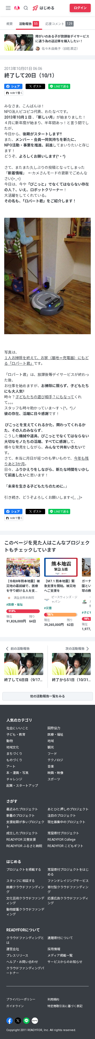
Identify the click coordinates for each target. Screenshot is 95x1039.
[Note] (35, 1020)
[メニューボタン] (8, 8)
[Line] (26, 1020)
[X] (18, 1020)
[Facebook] (9, 1020)
